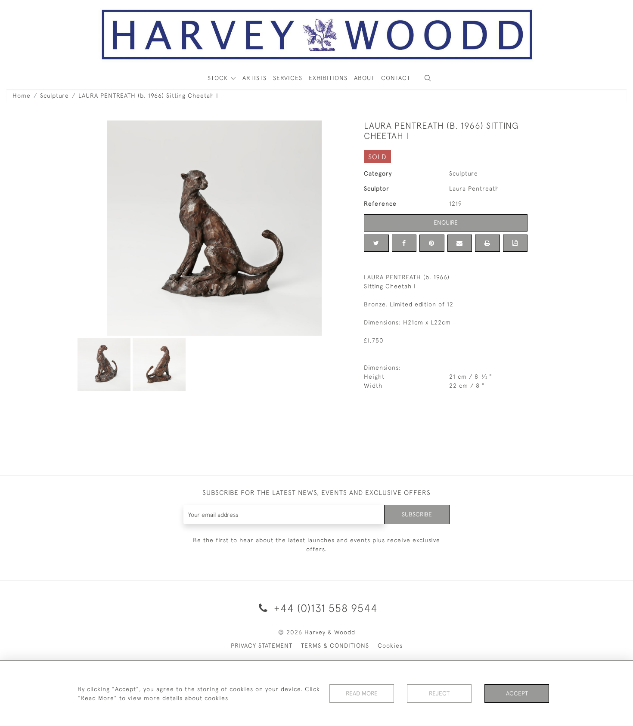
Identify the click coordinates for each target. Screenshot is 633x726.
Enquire (446, 222)
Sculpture (54, 95)
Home (21, 95)
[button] (427, 78)
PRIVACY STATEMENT (261, 645)
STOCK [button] (219, 77)
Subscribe (417, 514)
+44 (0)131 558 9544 (324, 608)
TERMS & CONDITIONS (335, 645)
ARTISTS (254, 77)
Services (287, 77)
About (364, 77)
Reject (439, 693)
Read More (362, 693)
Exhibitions (328, 77)
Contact (395, 77)
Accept (517, 693)
